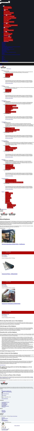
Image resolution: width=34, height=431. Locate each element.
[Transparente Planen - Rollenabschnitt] (8, 272)
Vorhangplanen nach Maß (5, 254)
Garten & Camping (4, 140)
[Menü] (1, 216)
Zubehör (10, 377)
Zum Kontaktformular (5, 398)
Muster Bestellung (8, 202)
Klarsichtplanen (4, 405)
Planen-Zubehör (8, 112)
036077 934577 (4, 395)
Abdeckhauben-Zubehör (9, 131)
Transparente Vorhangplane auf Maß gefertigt (11, 303)
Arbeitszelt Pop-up (10, 207)
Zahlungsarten (4, 411)
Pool (2, 70)
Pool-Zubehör (8, 76)
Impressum (3, 417)
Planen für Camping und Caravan (10, 148)
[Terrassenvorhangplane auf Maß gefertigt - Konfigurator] (8, 242)
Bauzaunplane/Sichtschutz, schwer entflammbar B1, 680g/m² (14, 182)
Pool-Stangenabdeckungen (5, 402)
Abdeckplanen (4, 100)
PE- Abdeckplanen (4, 404)
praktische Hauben (4, 377)
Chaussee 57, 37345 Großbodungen (7, 391)
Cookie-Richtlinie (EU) (5, 420)
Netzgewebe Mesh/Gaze (9, 150)
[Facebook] (0, 63)
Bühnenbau (3, 159)
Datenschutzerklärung (5, 418)
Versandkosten (5, 256)
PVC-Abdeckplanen (4, 403)
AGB (2, 419)
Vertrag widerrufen (17, 425)
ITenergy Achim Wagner (13, 416)
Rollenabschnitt (4, 284)
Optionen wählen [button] (8, 281)
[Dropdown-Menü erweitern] (3, 70)
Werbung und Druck (5, 178)
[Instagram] (1, 63)
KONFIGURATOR (4, 209)
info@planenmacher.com (5, 393)
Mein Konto (3, 410)
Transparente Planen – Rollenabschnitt (9, 273)
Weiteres (3, 191)
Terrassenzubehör (8, 91)
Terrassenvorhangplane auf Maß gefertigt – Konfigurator (13, 244)
